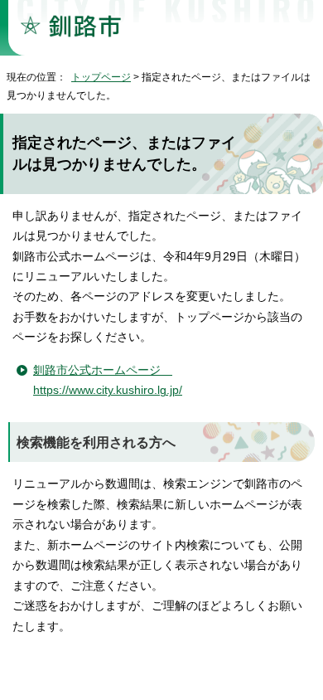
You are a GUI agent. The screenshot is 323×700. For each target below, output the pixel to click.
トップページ (101, 77)
